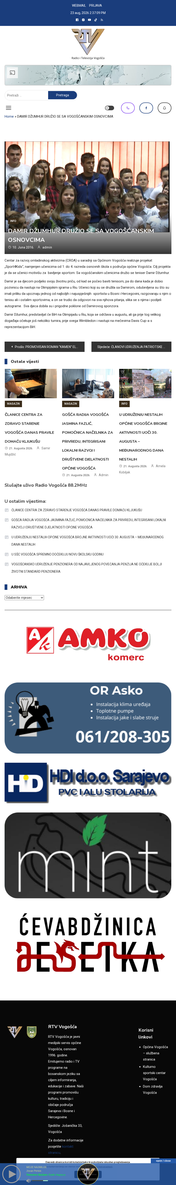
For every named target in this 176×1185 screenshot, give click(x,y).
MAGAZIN (13, 403)
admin (47, 247)
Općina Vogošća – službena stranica (155, 1053)
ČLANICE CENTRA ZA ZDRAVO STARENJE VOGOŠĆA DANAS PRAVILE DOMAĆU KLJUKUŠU (76, 510)
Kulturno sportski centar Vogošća (154, 1073)
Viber (128, 107)
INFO (13, 221)
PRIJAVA (95, 5)
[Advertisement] (88, 75)
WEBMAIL (79, 5)
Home (9, 116)
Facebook (146, 107)
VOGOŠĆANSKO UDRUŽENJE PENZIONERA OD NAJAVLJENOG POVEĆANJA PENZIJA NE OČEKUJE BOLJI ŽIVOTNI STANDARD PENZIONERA (86, 567)
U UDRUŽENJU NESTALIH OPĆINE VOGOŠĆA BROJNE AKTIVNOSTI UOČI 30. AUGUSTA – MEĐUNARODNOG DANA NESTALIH (87, 540)
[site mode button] (109, 108)
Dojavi (164, 107)
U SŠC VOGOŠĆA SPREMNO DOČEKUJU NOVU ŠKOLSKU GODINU (57, 554)
